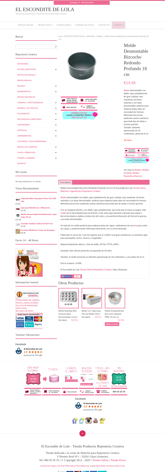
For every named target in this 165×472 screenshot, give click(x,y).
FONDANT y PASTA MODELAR (30, 103)
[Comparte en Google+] (77, 278)
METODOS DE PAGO (24, 311)
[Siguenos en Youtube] (95, 423)
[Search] (55, 47)
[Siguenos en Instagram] (88, 423)
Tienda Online (25, 25)
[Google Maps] (102, 423)
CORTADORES (23, 125)
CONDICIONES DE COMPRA (27, 300)
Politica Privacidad (76, 466)
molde (63, 213)
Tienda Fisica (45, 25)
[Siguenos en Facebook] (75, 423)
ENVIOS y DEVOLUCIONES (26, 303)
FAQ (66, 466)
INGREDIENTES (24, 91)
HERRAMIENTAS (24, 136)
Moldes (100, 36)
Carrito (118, 25)
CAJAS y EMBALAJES (26, 152)
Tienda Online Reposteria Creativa (96, 270)
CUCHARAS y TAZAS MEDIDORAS (31, 141)
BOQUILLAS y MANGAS (27, 147)
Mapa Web (100, 466)
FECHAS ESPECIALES (74, 36)
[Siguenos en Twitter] (82, 423)
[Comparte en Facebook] (66, 278)
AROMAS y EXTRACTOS (27, 108)
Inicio (60, 36)
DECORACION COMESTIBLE (29, 119)
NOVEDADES (22, 64)
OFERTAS (21, 163)
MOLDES (21, 86)
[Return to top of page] (82, 433)
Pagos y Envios (57, 466)
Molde (126, 90)
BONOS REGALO (24, 80)
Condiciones (63, 25)
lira (135, 225)
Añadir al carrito (112, 324)
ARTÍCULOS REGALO (26, 75)
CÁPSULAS (22, 130)
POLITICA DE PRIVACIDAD (26, 305)
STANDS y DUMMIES (26, 158)
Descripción (65, 182)
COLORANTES (23, 114)
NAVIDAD (90, 36)
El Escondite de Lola (44, 9)
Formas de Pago (84, 25)
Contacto (104, 25)
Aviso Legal (89, 466)
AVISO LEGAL (21, 308)
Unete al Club (119, 466)
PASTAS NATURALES (26, 97)
